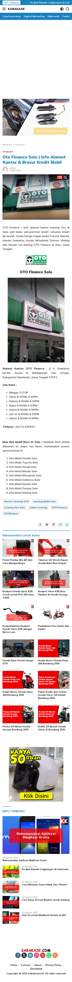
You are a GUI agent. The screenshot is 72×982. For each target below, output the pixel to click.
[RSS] (55, 955)
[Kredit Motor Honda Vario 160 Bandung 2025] (18, 680)
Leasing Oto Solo (14, 507)
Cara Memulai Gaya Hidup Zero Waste (44, 884)
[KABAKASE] (36, 950)
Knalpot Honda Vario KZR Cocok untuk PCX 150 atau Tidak (18, 594)
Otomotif (8, 151)
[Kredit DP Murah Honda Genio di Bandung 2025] (53, 714)
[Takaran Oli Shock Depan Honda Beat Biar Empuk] (53, 548)
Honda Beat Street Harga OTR (18, 662)
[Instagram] (36, 955)
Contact (25, 965)
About (38, 965)
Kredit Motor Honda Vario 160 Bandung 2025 (18, 693)
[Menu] (5, 9)
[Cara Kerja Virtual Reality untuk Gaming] (11, 902)
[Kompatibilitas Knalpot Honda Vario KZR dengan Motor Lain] (18, 614)
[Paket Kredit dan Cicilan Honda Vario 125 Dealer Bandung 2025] (53, 680)
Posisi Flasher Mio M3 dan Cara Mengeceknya (17, 561)
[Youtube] (42, 955)
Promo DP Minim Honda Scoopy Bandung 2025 (16, 728)
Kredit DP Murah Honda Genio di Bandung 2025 (52, 728)
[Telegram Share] (60, 524)
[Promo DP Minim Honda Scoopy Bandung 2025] (18, 714)
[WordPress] (30, 955)
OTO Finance (59, 507)
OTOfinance (11, 513)
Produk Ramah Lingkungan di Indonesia (45, 2)
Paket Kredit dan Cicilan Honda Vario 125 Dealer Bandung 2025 (52, 694)
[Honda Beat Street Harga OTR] (18, 648)
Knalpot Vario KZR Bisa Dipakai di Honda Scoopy (53, 593)
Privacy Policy (53, 965)
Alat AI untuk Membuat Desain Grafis (44, 915)
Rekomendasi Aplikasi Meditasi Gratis (25, 860)
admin (13, 168)
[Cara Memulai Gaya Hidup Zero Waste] (11, 887)
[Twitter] (24, 955)
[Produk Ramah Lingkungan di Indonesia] (11, 871)
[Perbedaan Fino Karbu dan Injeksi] (53, 614)
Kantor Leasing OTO (16, 501)
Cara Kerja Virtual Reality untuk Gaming (45, 899)
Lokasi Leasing (38, 507)
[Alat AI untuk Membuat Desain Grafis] (11, 917)
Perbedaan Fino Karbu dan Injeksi (53, 627)
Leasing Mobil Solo (44, 501)
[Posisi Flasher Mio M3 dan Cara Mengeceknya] (18, 548)
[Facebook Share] (40, 524)
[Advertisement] (36, 58)
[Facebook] (18, 955)
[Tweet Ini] (46, 524)
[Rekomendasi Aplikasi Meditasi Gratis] (36, 835)
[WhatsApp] (49, 955)
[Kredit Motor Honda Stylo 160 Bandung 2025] (53, 648)
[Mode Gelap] (62, 9)
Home (13, 965)
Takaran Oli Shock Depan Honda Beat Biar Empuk (53, 561)
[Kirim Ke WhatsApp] (66, 524)
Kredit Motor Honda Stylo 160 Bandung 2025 (53, 662)
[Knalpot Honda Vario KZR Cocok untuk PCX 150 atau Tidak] (18, 579)
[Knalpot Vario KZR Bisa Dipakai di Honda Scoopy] (53, 579)
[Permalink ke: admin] (5, 168)
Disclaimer (36, 968)
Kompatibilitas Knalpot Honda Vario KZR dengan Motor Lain (17, 629)
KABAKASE (16, 9)
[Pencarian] (67, 9)
